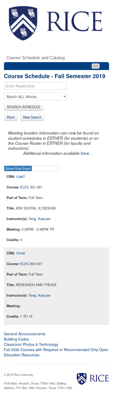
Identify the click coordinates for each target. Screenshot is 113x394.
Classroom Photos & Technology (31, 344)
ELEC (24, 186)
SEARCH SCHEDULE (23, 106)
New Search (32, 116)
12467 (20, 176)
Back (11, 116)
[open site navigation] (96, 66)
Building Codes (16, 339)
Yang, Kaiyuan (39, 218)
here (85, 153)
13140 (20, 253)
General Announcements (24, 333)
